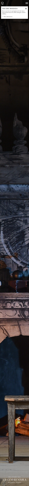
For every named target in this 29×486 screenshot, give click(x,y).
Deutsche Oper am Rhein (2, 3)
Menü (27, 3)
